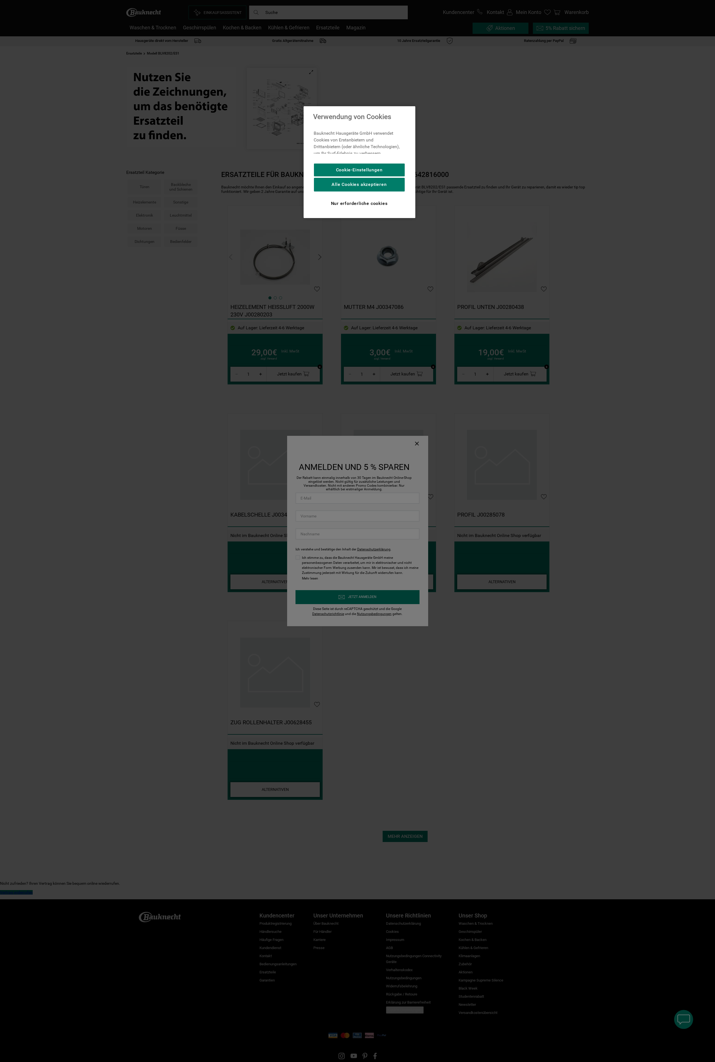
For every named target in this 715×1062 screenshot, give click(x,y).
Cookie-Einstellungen (359, 169)
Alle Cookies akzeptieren (359, 184)
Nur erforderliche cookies (359, 203)
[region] (359, 162)
